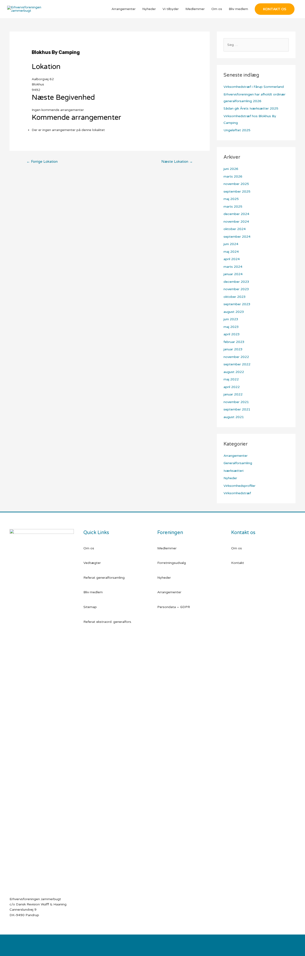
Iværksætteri (234, 471)
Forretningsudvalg (171, 563)
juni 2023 (231, 319)
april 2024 (232, 259)
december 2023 (236, 282)
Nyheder (149, 9)
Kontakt (237, 563)
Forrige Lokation (42, 161)
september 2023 (237, 304)
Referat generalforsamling (104, 578)
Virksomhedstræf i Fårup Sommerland (254, 87)
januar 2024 (233, 274)
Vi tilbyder (171, 9)
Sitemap (90, 607)
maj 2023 (231, 327)
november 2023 (236, 289)
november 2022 (236, 357)
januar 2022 (233, 394)
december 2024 (236, 214)
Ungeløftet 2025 (237, 130)
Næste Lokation (177, 161)
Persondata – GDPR (173, 607)
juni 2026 (231, 169)
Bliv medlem (238, 9)
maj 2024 (231, 252)
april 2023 (232, 334)
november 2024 (236, 222)
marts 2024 (233, 267)
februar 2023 (234, 342)
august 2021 (234, 417)
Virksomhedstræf (237, 493)
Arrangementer (124, 9)
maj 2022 (231, 379)
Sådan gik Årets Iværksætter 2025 (251, 108)
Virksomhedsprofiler (239, 486)
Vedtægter (92, 563)
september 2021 (237, 409)
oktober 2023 (235, 297)
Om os (216, 9)
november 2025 (236, 184)
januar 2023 (233, 349)
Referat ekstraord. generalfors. (107, 622)
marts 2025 (233, 207)
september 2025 (237, 191)
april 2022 (232, 387)
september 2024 (237, 237)
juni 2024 (231, 244)
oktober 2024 (235, 229)
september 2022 (237, 364)
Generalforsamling (238, 463)
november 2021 (236, 402)
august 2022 (234, 372)
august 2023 (234, 312)
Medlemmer (195, 9)
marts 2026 (233, 176)
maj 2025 (231, 199)
